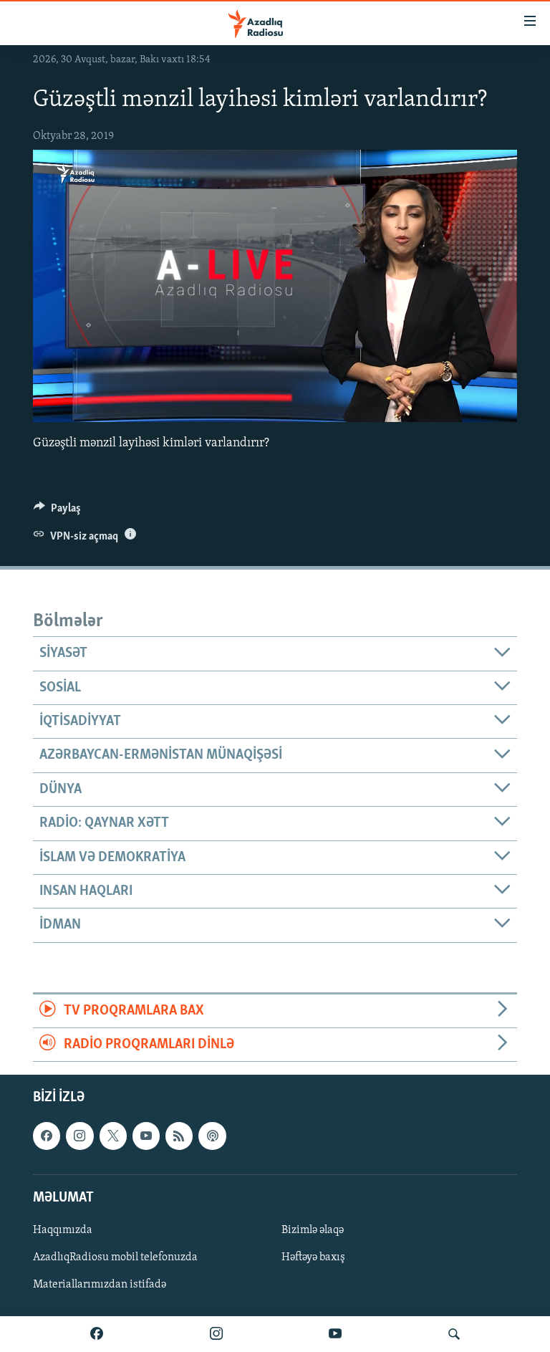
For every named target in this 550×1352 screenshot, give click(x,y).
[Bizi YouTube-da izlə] (335, 1334)
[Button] (57, 511)
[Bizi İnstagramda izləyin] (216, 1334)
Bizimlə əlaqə (312, 1230)
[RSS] (179, 1136)
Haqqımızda (62, 1230)
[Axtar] (454, 1334)
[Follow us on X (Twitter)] (113, 1136)
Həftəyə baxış (313, 1257)
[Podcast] (212, 1136)
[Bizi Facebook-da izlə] (96, 1334)
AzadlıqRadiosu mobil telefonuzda (115, 1257)
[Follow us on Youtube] (146, 1136)
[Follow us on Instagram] (79, 1136)
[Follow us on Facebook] (46, 1136)
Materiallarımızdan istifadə (99, 1284)
